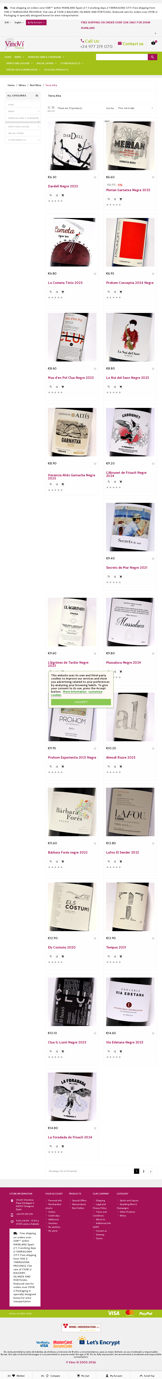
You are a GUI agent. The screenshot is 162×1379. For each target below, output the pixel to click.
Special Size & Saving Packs (23, 69)
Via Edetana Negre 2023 (124, 1042)
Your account (54, 1193)
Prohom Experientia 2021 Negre (72, 757)
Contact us (133, 43)
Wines (19, 57)
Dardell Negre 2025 (63, 186)
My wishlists (54, 1227)
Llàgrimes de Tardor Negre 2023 (68, 664)
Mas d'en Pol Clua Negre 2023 (71, 378)
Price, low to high (126, 108)
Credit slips (54, 1215)
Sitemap (100, 1234)
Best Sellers (78, 1208)
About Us (100, 1219)
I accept (81, 702)
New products (79, 1204)
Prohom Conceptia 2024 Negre (130, 283)
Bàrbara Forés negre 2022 (67, 852)
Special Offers (47, 63)
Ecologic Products (56, 69)
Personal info (55, 1200)
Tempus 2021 (116, 947)
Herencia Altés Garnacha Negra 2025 (71, 476)
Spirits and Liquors (19, 63)
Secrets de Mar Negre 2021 (126, 568)
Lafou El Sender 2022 (122, 852)
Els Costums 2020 (62, 947)
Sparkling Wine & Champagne (46, 57)
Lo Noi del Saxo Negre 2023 (127, 378)
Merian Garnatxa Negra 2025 (128, 190)
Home (8, 57)
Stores (99, 1238)
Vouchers (52, 1223)
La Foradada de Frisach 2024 (70, 1137)
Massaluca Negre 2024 (123, 662)
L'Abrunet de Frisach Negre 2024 (126, 474)
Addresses (53, 1219)
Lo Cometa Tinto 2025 (65, 283)
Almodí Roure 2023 (120, 757)
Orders (51, 1212)
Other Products (72, 63)
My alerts (53, 1231)
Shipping (100, 1200)
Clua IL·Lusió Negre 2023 (67, 1042)
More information (75, 691)
